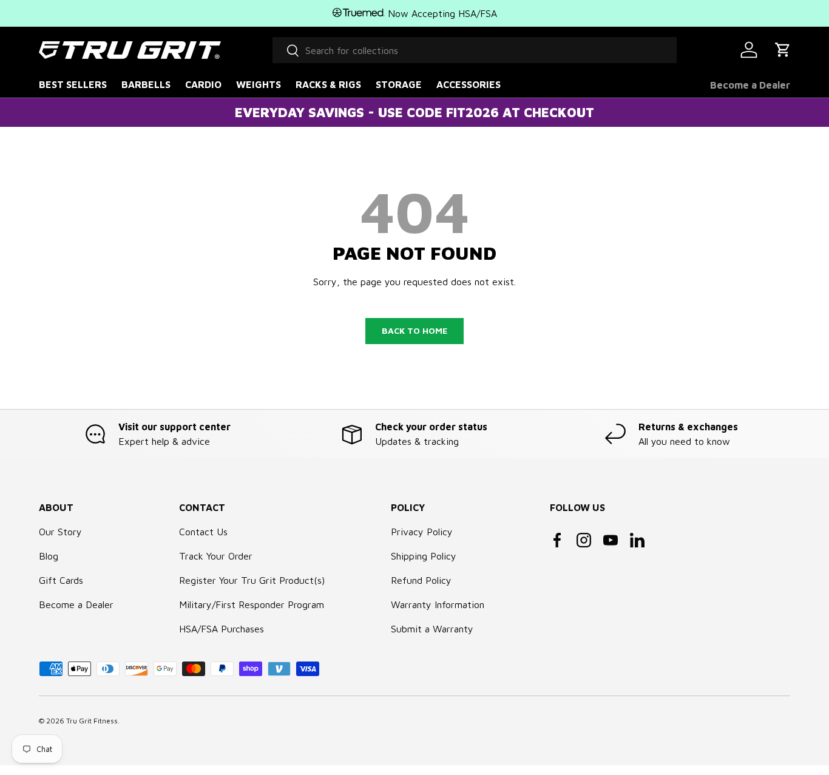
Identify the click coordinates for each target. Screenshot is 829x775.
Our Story (60, 531)
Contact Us (203, 531)
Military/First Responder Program (251, 604)
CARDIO (203, 84)
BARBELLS (146, 84)
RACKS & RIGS (328, 84)
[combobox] (474, 50)
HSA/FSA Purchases (221, 628)
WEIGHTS (258, 84)
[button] (783, 49)
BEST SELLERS (73, 84)
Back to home (414, 330)
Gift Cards (61, 580)
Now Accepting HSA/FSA (441, 13)
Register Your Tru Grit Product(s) (252, 580)
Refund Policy (421, 580)
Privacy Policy (422, 531)
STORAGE (399, 84)
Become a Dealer (750, 85)
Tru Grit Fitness (92, 720)
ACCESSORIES (468, 84)
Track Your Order (215, 555)
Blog (48, 555)
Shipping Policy (423, 555)
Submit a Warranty (432, 628)
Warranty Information (437, 604)
